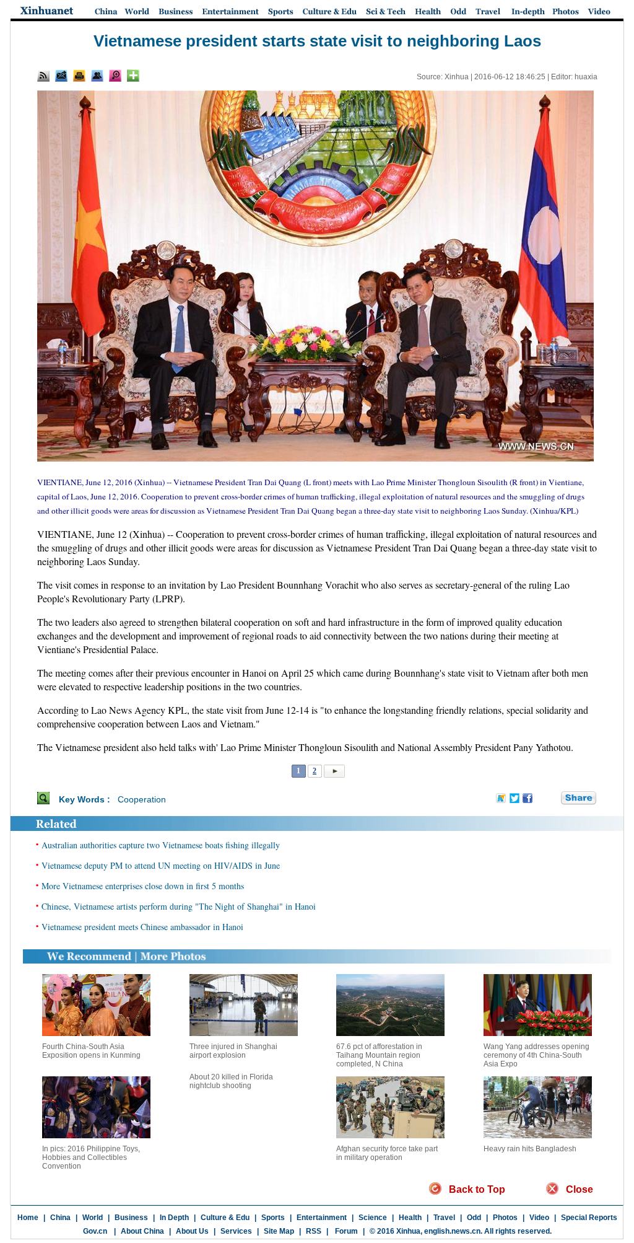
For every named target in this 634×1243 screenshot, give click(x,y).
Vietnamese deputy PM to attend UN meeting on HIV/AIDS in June (160, 865)
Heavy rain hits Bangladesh (530, 1148)
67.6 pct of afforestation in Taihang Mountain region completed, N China (379, 1055)
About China (142, 1231)
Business (131, 1217)
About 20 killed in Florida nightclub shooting (231, 1081)
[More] (133, 75)
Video (539, 1217)
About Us (192, 1231)
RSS (313, 1231)
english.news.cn (452, 1231)
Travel (444, 1217)
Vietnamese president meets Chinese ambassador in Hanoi (142, 927)
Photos (505, 1217)
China (60, 1217)
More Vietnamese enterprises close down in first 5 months (142, 886)
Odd (474, 1217)
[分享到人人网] (552, 798)
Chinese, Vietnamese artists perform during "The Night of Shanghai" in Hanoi (178, 906)
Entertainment (322, 1217)
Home (27, 1217)
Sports (273, 1217)
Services (236, 1231)
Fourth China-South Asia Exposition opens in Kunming (91, 1051)
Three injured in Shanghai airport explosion (233, 1051)
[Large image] (115, 75)
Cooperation (142, 799)
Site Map (279, 1231)
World (92, 1217)
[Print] (79, 75)
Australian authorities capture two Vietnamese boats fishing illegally (160, 845)
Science (372, 1217)
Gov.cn (95, 1231)
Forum (345, 1231)
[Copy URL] (97, 75)
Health (410, 1217)
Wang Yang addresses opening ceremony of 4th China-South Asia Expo (536, 1055)
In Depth (174, 1217)
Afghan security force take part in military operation (387, 1153)
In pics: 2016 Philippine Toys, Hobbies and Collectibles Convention (91, 1157)
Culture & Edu (225, 1217)
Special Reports (589, 1217)
